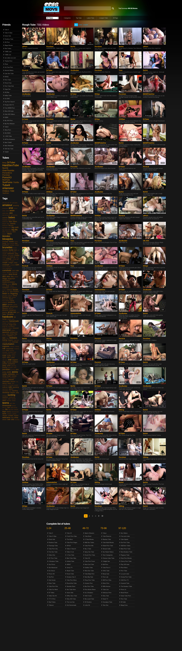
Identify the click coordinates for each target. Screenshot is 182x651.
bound (12, 243)
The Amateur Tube (126, 586)
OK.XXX (146, 241)
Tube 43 (69, 533)
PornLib (25, 70)
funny (12, 300)
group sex (12, 312)
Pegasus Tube (125, 555)
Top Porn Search (10, 101)
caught (4, 253)
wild (12, 419)
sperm (11, 389)
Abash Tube (70, 570)
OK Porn (7, 42)
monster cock (12, 352)
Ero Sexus (52, 570)
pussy (15, 372)
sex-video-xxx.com (10, 58)
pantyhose (11, 364)
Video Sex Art (53, 595)
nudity (9, 356)
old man (4, 360)
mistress (16, 348)
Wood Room (124, 592)
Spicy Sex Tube (89, 552)
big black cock (6, 227)
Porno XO (52, 574)
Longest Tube (103, 18)
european (5, 287)
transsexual (15, 411)
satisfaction (5, 377)
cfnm (16, 253)
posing (13, 369)
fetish (4, 293)
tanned (13, 399)
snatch (16, 385)
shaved (11, 379)
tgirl (11, 403)
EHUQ (6, 76)
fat (3, 291)
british (17, 245)
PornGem (49, 46)
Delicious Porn (107, 592)
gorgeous (12, 310)
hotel (14, 323)
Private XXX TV (9, 105)
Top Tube (79, 18)
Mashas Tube (107, 539)
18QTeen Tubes (125, 545)
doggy (4, 278)
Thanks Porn (8, 61)
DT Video (51, 592)
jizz (16, 332)
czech (4, 272)
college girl (15, 259)
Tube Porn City (53, 548)
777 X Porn (52, 599)
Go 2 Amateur (89, 592)
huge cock (12, 325)
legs (7, 338)
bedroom (5, 225)
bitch (14, 232)
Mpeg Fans (124, 605)
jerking (12, 332)
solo (10, 387)
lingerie (10, 340)
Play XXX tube (125, 564)
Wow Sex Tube (89, 570)
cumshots (6, 270)
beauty (12, 223)
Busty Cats (106, 574)
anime (15, 208)
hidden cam (10, 319)
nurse (13, 356)
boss (8, 243)
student (4, 395)
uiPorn (24, 46)
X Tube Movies (89, 539)
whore (4, 419)
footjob (14, 297)
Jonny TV (69, 567)
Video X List (70, 552)
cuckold (12, 265)
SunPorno (7, 182)
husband (5, 328)
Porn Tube (8, 80)
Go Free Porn (9, 67)
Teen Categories (108, 555)
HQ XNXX (8, 133)
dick (4, 276)
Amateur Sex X (71, 577)
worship (17, 419)
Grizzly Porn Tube (126, 577)
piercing (13, 365)
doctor (16, 276)
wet (12, 417)
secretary (12, 377)
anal (11, 208)
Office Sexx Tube (72, 595)
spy (10, 390)
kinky (12, 334)
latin (3, 338)
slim (13, 383)
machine (4, 342)
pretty (4, 372)
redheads (11, 374)
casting (14, 252)
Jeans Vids (70, 592)
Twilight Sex (106, 561)
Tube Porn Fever (90, 561)
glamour (5, 308)
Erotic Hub (8, 36)
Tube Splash (124, 539)
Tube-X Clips (8, 33)
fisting (15, 295)
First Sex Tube (53, 552)
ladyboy (10, 336)
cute (17, 270)
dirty (12, 276)
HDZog (48, 338)
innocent (15, 328)
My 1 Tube (88, 548)
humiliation (11, 326)
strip (17, 392)
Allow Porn (8, 130)
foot (9, 297)
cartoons (5, 252)
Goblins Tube (89, 567)
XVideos (5, 191)
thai (14, 403)
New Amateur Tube (126, 552)
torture (16, 409)
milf (3, 348)
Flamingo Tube (53, 545)
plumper (10, 367)
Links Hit (87, 605)
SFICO (69, 545)
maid (9, 342)
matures (5, 346)
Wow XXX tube (9, 111)
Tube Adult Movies (108, 542)
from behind (6, 300)
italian (13, 330)
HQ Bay (7, 92)
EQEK (6, 117)
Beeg (4, 163)
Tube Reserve (107, 536)
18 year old (5, 202)
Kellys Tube (8, 95)
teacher (9, 400)
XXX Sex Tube (9, 148)
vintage (10, 415)
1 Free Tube (70, 555)
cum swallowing (7, 268)
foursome (5, 299)
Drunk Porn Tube (90, 555)
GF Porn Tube (53, 558)
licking (4, 340)
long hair (16, 340)
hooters (9, 323)
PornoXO (7, 177)
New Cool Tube (89, 564)
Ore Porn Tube (125, 542)
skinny (4, 383)
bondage (5, 241)
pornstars (6, 369)
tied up (4, 407)
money (12, 350)
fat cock (7, 291)
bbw (10, 221)
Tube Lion (106, 589)
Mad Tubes (52, 602)
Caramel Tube (125, 583)
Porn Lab (105, 577)
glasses (11, 308)
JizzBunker (75, 70)
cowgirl (10, 262)
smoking (10, 385)
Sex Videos (124, 533)
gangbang (11, 302)
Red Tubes (8, 48)
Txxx (120, 70)
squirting (15, 390)
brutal (15, 247)
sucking (11, 395)
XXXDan (122, 119)
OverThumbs (8, 170)
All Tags (115, 18)
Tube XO (87, 558)
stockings (5, 392)
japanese (5, 332)
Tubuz (104, 533)
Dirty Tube (106, 595)
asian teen (5, 213)
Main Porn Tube (125, 548)
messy (17, 346)
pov (17, 369)
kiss (16, 334)
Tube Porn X (106, 567)
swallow (5, 397)
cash (9, 252)
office (8, 357)
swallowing (12, 397)
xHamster (8, 188)
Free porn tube (125, 536)
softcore (5, 387)
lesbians (13, 338)
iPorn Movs (124, 567)
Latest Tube (90, 18)
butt (15, 250)
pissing (4, 367)
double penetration (8, 282)
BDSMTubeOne (148, 94)
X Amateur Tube (53, 561)
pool (15, 367)
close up (12, 257)
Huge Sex (8, 89)
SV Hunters (88, 602)
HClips (97, 94)
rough (9, 376)
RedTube (6, 180)
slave (9, 383)
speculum (5, 389)
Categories (67, 18)
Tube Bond (88, 536)
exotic (4, 290)
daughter (5, 274)
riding (4, 376)
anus (3, 210)
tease (13, 400)
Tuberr (7, 127)
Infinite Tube (70, 561)
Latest (80, 24)
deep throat (13, 274)
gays (4, 304)
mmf (3, 350)
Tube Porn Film (53, 586)
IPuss (6, 64)
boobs (11, 241)
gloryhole (5, 310)
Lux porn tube (125, 574)
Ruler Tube (52, 583)
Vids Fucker (88, 595)
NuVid (5, 168)
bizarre (4, 234)
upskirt (14, 413)
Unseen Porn (89, 583)
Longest (85, 24)
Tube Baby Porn (89, 574)
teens (5, 402)
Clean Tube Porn (126, 595)
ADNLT (69, 564)
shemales (6, 381)
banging (4, 219)
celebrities (10, 253)
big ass (11, 225)
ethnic (12, 286)
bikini (3, 232)
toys (4, 411)
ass (11, 213)
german (10, 304)
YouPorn (5, 193)
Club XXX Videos (10, 114)
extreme (9, 290)
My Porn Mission (10, 123)
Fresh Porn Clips (72, 536)
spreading (5, 390)
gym (18, 312)
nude (4, 356)
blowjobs (7, 238)
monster (4, 352)
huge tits (4, 326)
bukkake (5, 250)
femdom (16, 291)
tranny (9, 411)
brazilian (11, 245)
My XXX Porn (9, 120)
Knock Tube (70, 574)
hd (15, 317)
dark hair (14, 272)
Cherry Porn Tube (126, 561)
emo (3, 286)
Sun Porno (52, 564)
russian (14, 376)
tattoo (4, 400)
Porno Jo (123, 589)
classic (4, 257)
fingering (14, 293)
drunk (9, 284)
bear (8, 223)
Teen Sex (105, 605)
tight (8, 407)
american (5, 208)
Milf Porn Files (107, 580)
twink (4, 414)
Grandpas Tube (107, 602)
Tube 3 (7, 29)
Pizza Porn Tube (90, 580)
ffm (9, 293)
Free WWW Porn (10, 108)
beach (4, 223)
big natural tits (6, 230)
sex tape (4, 379)
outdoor (15, 362)
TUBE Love (8, 51)
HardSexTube (10, 165)
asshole (5, 217)
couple (4, 262)
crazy (15, 262)
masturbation (8, 344)
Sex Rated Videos (108, 552)
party (4, 366)
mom (7, 350)
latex (14, 336)
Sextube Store (71, 586)
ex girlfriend (13, 287)
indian (10, 328)
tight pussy (14, 407)
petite (9, 365)
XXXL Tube (106, 570)
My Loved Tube (89, 599)
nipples (13, 354)
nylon (4, 357)
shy (17, 381)
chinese (4, 255)
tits (6, 409)
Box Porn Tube (89, 586)
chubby (16, 255)
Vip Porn (51, 577)
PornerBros (7, 173)
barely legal (11, 219)
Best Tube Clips (71, 558)
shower (12, 381)
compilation (5, 261)
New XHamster (9, 145)
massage (15, 342)
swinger (4, 399)
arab (7, 210)
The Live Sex (71, 602)
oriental (8, 362)
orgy (4, 362)
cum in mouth (6, 266)
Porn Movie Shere (90, 589)
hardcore (7, 316)
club (17, 257)
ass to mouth (6, 215)
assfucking (14, 215)
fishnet (10, 295)
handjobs (10, 314)
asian (12, 210)
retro (17, 374)
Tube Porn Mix (89, 545)
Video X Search (71, 548)
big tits (15, 229)
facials (15, 290)
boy (16, 243)
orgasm (15, 360)
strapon (12, 392)
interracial (6, 330)
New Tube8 (8, 142)
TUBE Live (8, 54)
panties (4, 364)
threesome (6, 405)
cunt (13, 270)
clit (8, 257)
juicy (7, 334)
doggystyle (11, 278)
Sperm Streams (89, 533)
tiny (3, 409)
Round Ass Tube (72, 583)
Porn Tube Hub (9, 86)
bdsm (15, 221)
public (9, 372)
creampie (5, 265)
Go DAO (7, 98)
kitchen (4, 336)
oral (9, 359)
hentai (4, 319)
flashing (5, 297)
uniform (9, 413)
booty (4, 243)
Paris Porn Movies (126, 558)
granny (4, 312)
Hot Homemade (71, 605)
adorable (14, 202)
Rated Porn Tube (108, 545)
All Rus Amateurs (10, 139)
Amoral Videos (9, 70)
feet (11, 291)
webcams (6, 417)
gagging (4, 302)
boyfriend (5, 245)
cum (17, 265)
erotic (7, 286)
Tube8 (6, 152)
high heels (5, 321)
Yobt (12, 191)
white (16, 417)
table (9, 399)
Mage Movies (9, 45)
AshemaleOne (100, 290)
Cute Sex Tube (9, 73)
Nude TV (105, 599)
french (11, 299)
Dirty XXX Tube (71, 599)
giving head (14, 306)
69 (10, 202)
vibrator (4, 415)
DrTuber (11, 162)
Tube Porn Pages (72, 542)
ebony (14, 284)
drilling (4, 284)
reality (4, 374)
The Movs (70, 539)
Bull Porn (105, 564)
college (8, 259)
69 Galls (123, 602)
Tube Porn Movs (72, 580)
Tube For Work (53, 589)
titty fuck (10, 409)
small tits (5, 385)
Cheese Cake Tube (108, 558)
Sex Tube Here (71, 589)
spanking (16, 387)
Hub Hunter (52, 580)
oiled (13, 357)
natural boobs (6, 354)
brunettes (7, 247)
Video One (52, 555)
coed (3, 259)
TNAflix (16, 182)
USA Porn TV (125, 580)
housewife (5, 325)
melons (12, 346)
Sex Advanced (53, 567)
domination (6, 280)
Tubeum (51, 605)
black (9, 234)
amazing (16, 205)
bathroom (5, 221)
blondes (6, 236)
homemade (14, 321)
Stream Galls (107, 548)
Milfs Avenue (106, 586)
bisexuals (9, 232)
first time (4, 295)
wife (8, 419)
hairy (4, 314)
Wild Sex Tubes (89, 542)
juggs (4, 334)
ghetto (15, 304)
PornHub (6, 175)
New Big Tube (89, 577)
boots (16, 241)
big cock (15, 227)
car (18, 250)
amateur (7, 205)
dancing (9, 272)
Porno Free (8, 83)
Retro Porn (106, 583)
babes (11, 217)
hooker (4, 323)
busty (11, 250)
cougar (12, 261)
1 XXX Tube (8, 136)
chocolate (11, 255)
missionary (9, 348)
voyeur (16, 415)
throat (14, 405)
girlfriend (5, 307)
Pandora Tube (9, 39)
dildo (8, 276)
